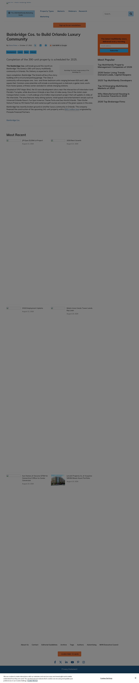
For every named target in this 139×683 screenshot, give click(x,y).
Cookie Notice (32, 681)
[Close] (135, 678)
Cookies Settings (106, 678)
